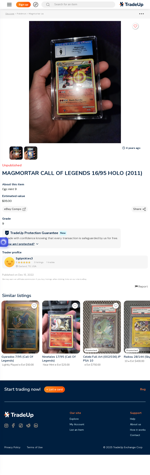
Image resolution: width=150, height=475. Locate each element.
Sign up (23, 4)
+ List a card (54, 389)
